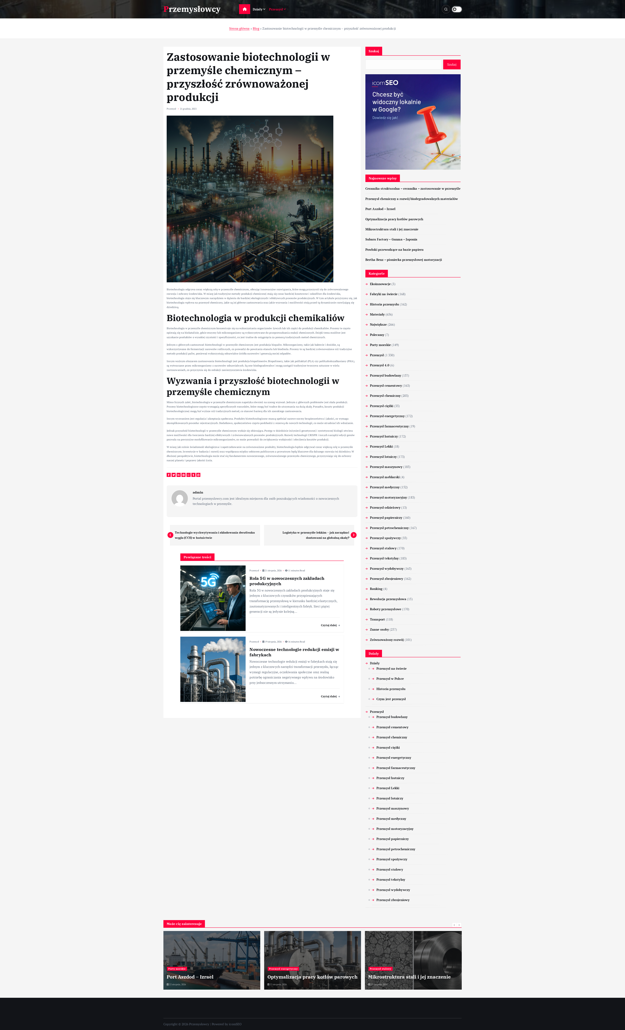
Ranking (376, 589)
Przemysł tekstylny (384, 558)
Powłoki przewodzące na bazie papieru (394, 249)
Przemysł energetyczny (387, 416)
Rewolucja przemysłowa (388, 599)
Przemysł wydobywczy (387, 568)
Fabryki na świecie (383, 294)
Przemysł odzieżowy (385, 507)
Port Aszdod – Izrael (380, 209)
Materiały (377, 314)
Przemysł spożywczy (385, 538)
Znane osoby (379, 629)
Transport (377, 619)
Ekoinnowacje (380, 284)
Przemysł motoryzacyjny (388, 497)
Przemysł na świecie (391, 668)
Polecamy (377, 335)
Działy (257, 9)
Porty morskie (380, 345)
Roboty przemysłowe (385, 609)
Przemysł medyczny (385, 487)
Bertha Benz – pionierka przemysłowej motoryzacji (403, 260)
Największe (378, 324)
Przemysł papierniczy (386, 517)
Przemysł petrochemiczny (389, 528)
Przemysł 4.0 (379, 365)
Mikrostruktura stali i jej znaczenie (391, 229)
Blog (256, 28)
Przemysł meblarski (385, 477)
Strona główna (239, 28)
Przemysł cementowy (386, 385)
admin (198, 492)
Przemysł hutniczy (384, 436)
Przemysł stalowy (383, 548)
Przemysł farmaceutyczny (389, 426)
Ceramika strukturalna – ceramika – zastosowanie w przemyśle (412, 188)
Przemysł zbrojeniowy (386, 579)
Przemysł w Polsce (390, 679)
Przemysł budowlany (385, 375)
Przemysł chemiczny (385, 396)
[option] (211, 960)
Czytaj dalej (329, 625)
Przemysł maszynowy (386, 467)
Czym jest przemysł (391, 699)
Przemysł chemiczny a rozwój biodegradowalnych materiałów (411, 199)
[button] (454, 925)
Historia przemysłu (384, 304)
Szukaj (374, 51)
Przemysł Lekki (381, 446)
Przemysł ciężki (381, 406)
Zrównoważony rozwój (387, 640)
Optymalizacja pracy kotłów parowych (394, 219)
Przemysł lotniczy (383, 457)
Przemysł (276, 9)
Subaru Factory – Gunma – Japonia (391, 239)
